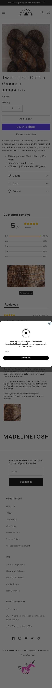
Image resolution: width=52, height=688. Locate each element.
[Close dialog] (50, 323)
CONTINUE (26, 358)
